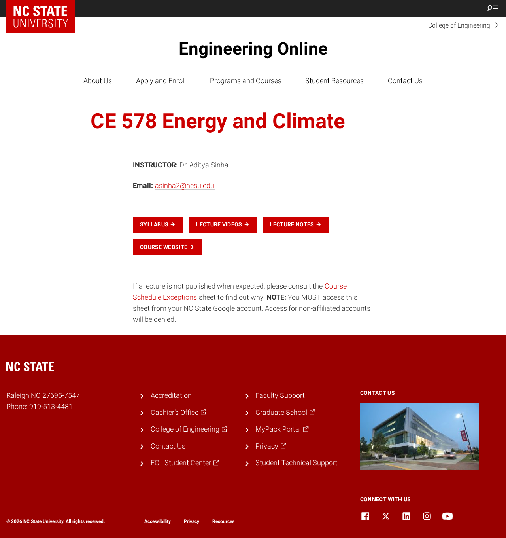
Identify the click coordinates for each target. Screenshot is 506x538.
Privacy (191, 521)
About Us (97, 81)
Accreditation (171, 395)
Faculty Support (280, 395)
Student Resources (334, 81)
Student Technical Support (296, 463)
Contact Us (405, 81)
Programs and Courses (245, 81)
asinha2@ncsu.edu (184, 186)
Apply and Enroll (161, 81)
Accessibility (157, 521)
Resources (223, 521)
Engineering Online (253, 48)
